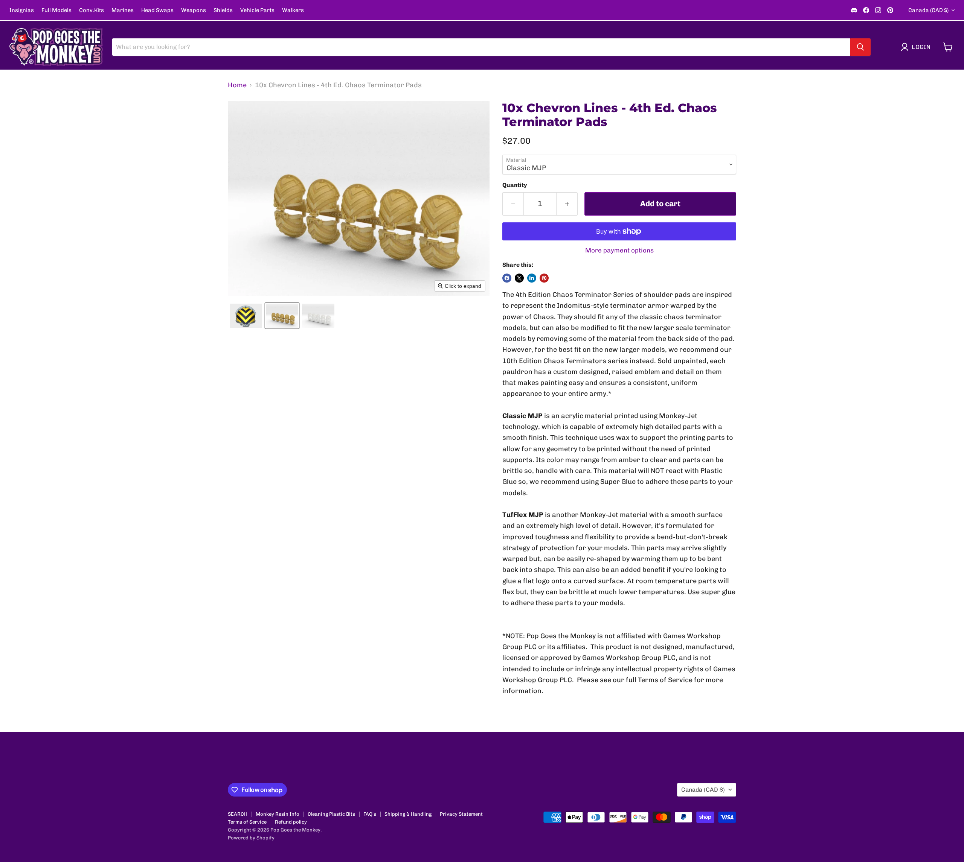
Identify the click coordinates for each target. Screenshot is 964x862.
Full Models (56, 10)
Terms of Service (247, 822)
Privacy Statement (461, 814)
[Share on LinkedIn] (531, 278)
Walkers (293, 10)
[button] (917, 47)
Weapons (193, 10)
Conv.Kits (91, 10)
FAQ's (369, 814)
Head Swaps (157, 10)
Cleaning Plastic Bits (331, 814)
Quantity (514, 185)
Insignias (21, 10)
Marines (122, 10)
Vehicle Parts (257, 10)
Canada (928, 10)
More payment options (619, 250)
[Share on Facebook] (506, 278)
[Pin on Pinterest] (544, 278)
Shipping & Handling (408, 814)
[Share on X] (519, 278)
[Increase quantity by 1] (567, 203)
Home (237, 85)
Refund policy (291, 822)
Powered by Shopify (251, 838)
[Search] (860, 47)
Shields (223, 10)
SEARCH (237, 814)
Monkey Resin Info (277, 814)
